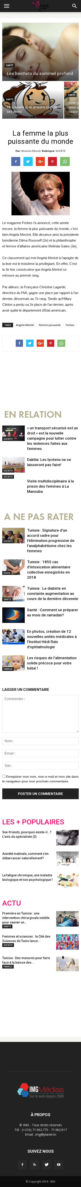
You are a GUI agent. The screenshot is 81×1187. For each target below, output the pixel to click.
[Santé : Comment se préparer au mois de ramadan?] (13, 615)
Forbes (70, 325)
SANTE (9, 65)
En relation (33, 414)
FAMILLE (8, 668)
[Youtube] (58, 1164)
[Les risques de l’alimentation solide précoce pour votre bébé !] (13, 663)
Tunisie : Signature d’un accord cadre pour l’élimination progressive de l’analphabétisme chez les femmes (50, 540)
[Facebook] (22, 1164)
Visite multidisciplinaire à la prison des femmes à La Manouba (50, 486)
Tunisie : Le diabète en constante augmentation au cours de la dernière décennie (52, 593)
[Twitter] (46, 1164)
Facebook (10, 1001)
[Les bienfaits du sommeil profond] (40, 52)
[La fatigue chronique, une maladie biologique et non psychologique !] (67, 880)
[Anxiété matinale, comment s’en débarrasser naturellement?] (67, 859)
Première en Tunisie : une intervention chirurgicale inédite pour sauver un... (26, 918)
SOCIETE (60, 151)
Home (7, 572)
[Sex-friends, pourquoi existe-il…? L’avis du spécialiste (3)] (67, 837)
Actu (11, 903)
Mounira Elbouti (30, 151)
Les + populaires (33, 821)
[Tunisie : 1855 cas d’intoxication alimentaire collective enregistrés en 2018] (13, 567)
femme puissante (50, 325)
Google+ (62, 1001)
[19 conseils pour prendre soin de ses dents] (32, 100)
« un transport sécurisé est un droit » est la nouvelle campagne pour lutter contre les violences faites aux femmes (52, 438)
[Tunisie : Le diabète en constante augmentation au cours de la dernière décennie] (13, 593)
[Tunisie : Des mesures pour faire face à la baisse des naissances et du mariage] (67, 963)
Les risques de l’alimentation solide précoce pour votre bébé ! (51, 663)
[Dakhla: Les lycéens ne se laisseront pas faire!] (13, 465)
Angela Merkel (25, 325)
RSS (44, 1001)
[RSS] (34, 1164)
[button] (74, 6)
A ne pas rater (39, 517)
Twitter (27, 1001)
